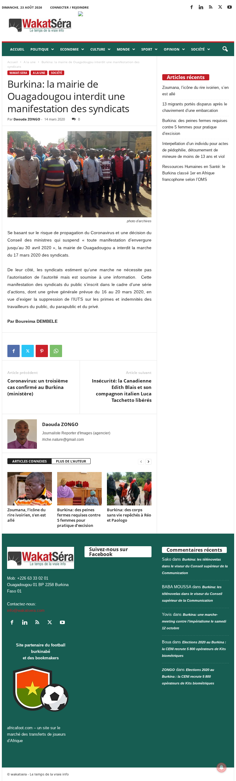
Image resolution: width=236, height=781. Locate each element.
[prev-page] (141, 461)
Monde (123, 49)
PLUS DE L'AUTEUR (71, 461)
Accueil (17, 49)
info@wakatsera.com (26, 610)
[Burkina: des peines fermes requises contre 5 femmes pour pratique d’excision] (79, 488)
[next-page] (148, 461)
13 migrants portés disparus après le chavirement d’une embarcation (195, 107)
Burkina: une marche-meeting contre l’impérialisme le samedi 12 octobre (194, 621)
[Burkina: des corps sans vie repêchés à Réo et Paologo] (129, 488)
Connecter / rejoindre (69, 7)
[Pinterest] (42, 351)
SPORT (146, 49)
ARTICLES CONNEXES (29, 461)
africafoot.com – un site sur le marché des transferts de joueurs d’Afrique (36, 734)
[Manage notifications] (221, 767)
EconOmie (69, 49)
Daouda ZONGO (27, 119)
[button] (225, 49)
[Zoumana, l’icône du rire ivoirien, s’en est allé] (29, 488)
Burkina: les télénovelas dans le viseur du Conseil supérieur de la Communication (195, 566)
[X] (220, 7)
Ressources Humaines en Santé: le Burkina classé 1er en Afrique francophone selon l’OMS (193, 173)
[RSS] (210, 7)
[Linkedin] (201, 7)
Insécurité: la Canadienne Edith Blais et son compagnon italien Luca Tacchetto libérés (121, 390)
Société (198, 49)
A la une (30, 62)
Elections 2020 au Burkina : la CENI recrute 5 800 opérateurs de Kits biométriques (194, 648)
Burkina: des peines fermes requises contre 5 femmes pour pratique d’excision (78, 517)
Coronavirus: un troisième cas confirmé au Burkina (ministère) (37, 387)
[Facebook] (191, 7)
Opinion (171, 49)
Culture (97, 49)
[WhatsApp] (56, 351)
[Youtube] (229, 7)
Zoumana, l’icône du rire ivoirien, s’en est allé (26, 515)
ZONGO (168, 670)
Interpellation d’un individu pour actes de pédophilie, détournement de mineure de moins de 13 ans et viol (195, 150)
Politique (39, 49)
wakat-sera (18, 73)
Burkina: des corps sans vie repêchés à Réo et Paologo (129, 515)
